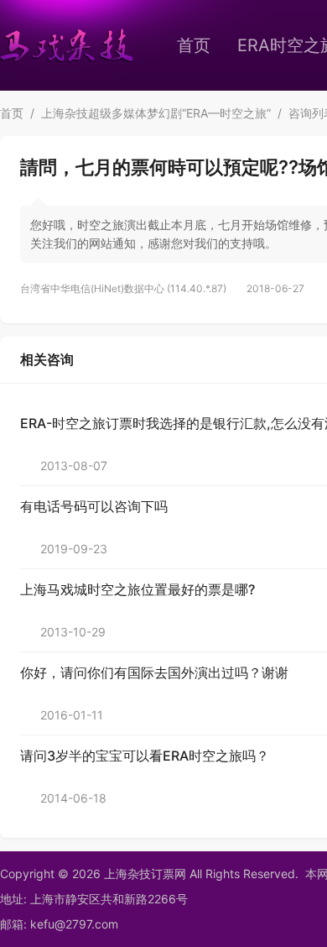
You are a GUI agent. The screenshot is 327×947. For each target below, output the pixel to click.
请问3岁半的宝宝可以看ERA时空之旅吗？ (144, 755)
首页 (193, 45)
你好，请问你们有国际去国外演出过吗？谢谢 (154, 672)
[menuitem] (194, 45)
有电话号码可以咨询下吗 (94, 506)
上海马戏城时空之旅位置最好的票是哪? (137, 589)
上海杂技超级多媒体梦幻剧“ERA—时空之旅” (156, 113)
